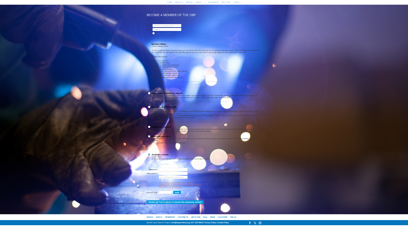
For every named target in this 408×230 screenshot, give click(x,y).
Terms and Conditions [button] (164, 33)
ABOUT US (179, 3)
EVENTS (199, 3)
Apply (177, 192)
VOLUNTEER (222, 217)
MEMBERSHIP (170, 217)
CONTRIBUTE (213, 3)
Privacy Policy (210, 223)
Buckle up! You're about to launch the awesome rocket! (175, 202)
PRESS (212, 217)
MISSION (150, 217)
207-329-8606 (197, 223)
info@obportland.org (181, 223)
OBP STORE (226, 3)
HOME (169, 3)
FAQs (205, 217)
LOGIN (236, 3)
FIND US (233, 217)
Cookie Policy (223, 223)
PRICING (189, 3)
